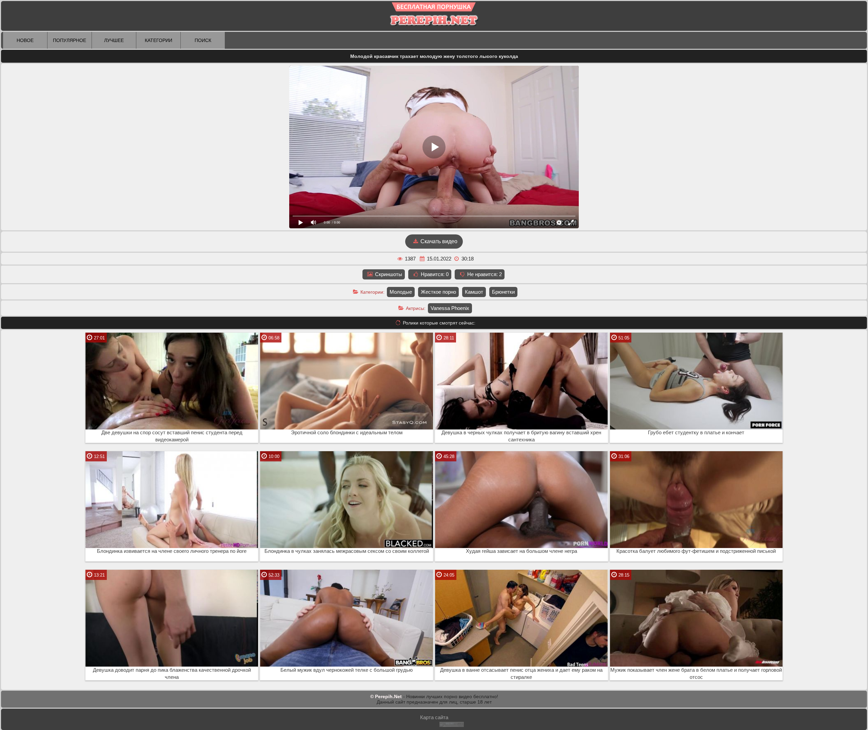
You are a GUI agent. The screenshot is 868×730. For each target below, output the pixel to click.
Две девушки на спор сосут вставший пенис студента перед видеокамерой (171, 436)
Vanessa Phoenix (450, 308)
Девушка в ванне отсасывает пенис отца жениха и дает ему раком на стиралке (521, 673)
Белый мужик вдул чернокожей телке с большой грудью (346, 670)
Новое (25, 40)
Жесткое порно (438, 292)
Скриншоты (388, 274)
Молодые (401, 292)
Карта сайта (434, 717)
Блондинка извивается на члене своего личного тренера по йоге (171, 551)
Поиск (203, 40)
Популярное (69, 40)
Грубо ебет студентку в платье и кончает (696, 432)
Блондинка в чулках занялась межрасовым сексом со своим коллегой (346, 551)
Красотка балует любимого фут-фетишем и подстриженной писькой (696, 551)
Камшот (474, 292)
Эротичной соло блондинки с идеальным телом (346, 432)
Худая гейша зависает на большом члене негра (521, 551)
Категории (158, 40)
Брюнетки (503, 292)
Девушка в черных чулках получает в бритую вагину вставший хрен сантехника (521, 436)
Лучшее (114, 40)
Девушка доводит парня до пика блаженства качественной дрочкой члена (172, 673)
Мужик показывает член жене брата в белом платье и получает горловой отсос (696, 673)
